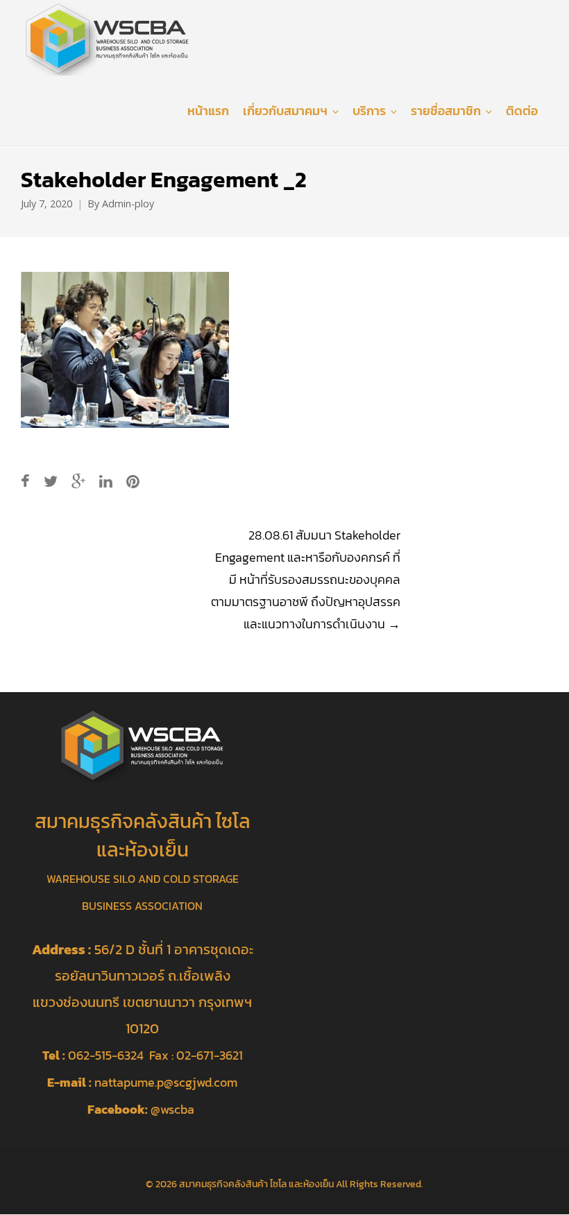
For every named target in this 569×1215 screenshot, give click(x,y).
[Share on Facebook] (25, 481)
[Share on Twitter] (51, 481)
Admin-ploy (128, 203)
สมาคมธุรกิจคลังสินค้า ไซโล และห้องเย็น (256, 1183)
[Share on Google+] (78, 481)
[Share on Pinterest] (132, 481)
